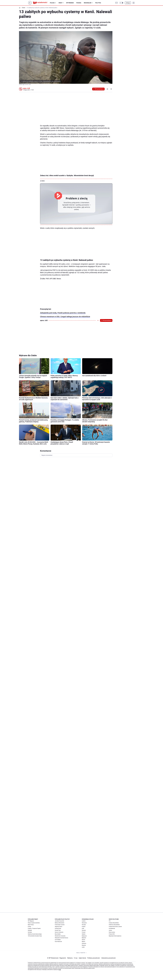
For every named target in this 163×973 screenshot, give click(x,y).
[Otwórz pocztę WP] (116, 2)
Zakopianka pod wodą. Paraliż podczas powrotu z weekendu (62, 313)
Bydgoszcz (84, 936)
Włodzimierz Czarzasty (60, 936)
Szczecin (84, 930)
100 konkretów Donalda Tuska (35, 936)
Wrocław (84, 924)
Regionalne (87, 2)
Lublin (83, 947)
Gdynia (83, 939)
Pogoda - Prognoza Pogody (34, 928)
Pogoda (78, 2)
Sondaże (30, 932)
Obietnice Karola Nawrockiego (35, 934)
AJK (28, 88)
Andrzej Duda (58, 928)
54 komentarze (99, 89)
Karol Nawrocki (58, 941)
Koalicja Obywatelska (114, 922)
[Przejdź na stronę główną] (30, 4)
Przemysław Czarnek (59, 924)
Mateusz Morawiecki (59, 922)
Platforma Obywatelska (114, 924)
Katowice (84, 943)
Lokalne (83, 921)
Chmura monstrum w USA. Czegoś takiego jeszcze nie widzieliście (65, 317)
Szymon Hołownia (59, 932)
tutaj (60, 969)
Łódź (83, 928)
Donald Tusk (58, 930)
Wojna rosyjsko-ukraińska (34, 922)
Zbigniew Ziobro (58, 926)
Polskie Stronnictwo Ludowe (115, 926)
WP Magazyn (31, 921)
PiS (109, 921)
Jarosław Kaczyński (59, 921)
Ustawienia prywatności (108, 958)
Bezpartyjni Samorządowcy (115, 936)
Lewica (110, 930)
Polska (52, 2)
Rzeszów (84, 945)
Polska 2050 (112, 934)
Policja (29, 926)
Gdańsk (83, 934)
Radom (83, 941)
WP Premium (70, 2)
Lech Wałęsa (58, 939)
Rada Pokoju (31, 924)
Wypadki (30, 930)
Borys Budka (58, 934)
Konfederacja (112, 928)
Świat (60, 2)
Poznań (83, 932)
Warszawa (84, 922)
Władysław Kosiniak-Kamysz (61, 937)
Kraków (83, 926)
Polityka (98, 2)
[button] (121, 3)
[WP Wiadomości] (41, 2)
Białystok (84, 937)
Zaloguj (128, 2)
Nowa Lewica (112, 932)
